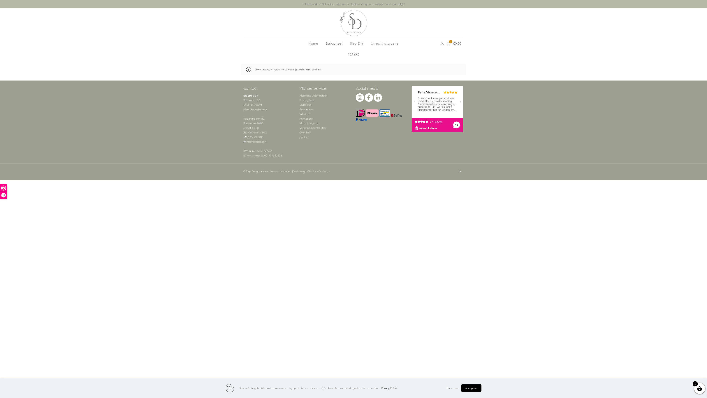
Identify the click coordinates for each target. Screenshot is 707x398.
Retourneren (307, 109)
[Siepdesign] (353, 23)
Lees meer (452, 388)
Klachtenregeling (309, 123)
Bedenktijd (305, 105)
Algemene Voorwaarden (313, 95)
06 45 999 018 (254, 137)
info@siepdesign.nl (256, 141)
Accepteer (471, 388)
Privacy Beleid (307, 100)
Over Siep (305, 132)
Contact (304, 137)
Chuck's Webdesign (318, 171)
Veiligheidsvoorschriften (313, 128)
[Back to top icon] (460, 171)
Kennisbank (306, 118)
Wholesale (305, 114)
